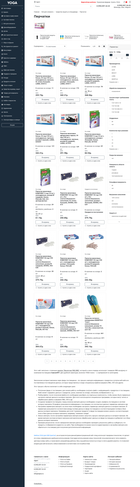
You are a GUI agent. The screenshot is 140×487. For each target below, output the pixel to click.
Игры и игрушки (9, 42)
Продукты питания (9, 81)
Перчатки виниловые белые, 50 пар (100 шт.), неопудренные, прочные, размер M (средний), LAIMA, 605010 (94, 79)
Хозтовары (7, 104)
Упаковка (6, 97)
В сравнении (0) (114, 466)
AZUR (113, 70)
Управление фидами (103, 2)
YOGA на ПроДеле (66, 464)
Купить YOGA (115, 2)
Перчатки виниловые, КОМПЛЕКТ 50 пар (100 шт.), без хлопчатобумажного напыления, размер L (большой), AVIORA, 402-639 (94, 199)
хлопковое (115, 204)
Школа (6, 112)
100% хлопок (115, 197)
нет (113, 124)
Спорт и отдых (8, 85)
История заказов (115, 462)
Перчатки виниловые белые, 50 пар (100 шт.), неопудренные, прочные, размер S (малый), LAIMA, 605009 (45, 138)
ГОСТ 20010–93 (116, 103)
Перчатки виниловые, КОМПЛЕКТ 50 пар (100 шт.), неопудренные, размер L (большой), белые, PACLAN (68, 262)
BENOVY (114, 73)
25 (112, 143)
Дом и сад (7, 39)
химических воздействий (119, 216)
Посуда (6, 78)
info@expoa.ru (39, 474)
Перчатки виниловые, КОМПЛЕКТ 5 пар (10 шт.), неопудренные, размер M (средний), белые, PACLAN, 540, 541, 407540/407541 (45, 196)
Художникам (8, 108)
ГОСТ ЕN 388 (115, 112)
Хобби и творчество (10, 100)
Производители (90, 464)
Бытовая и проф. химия (11, 16)
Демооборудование (10, 27)
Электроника (8, 116)
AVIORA (114, 67)
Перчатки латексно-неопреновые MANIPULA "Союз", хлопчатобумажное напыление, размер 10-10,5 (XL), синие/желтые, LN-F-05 (94, 324)
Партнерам (88, 468)
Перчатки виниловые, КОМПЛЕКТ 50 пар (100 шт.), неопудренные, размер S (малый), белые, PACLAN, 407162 (45, 325)
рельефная (115, 173)
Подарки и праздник (10, 74)
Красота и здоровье (10, 58)
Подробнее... (38, 483)
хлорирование (116, 91)
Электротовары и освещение (12, 120)
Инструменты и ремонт (11, 46)
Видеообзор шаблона (88, 2)
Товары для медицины (11, 93)
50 (112, 146)
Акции (12, 125)
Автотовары (7, 8)
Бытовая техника (9, 19)
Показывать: (85, 46)
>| (93, 361)
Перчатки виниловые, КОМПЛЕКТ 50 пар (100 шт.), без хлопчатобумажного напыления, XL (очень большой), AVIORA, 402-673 (69, 199)
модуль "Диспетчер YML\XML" (68, 370)
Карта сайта (89, 473)
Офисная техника (9, 70)
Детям (6, 31)
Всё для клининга (9, 23)
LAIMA (113, 76)
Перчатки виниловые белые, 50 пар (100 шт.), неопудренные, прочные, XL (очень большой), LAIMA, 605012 (45, 80)
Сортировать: (39, 46)
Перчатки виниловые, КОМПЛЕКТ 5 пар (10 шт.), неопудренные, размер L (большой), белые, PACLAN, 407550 (94, 138)
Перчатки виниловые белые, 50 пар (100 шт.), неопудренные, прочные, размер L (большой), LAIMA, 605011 (69, 80)
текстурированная (117, 176)
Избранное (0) (114, 464)
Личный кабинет (115, 459)
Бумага (6, 12)
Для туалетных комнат (11, 35)
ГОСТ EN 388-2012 (117, 109)
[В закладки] (55, 52)
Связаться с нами (91, 459)
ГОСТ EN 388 (115, 106)
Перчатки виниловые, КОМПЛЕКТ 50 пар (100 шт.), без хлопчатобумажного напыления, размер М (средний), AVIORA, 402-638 (44, 262)
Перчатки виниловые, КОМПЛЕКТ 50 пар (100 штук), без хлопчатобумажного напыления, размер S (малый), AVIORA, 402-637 (69, 326)
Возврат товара (90, 462)
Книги (5, 54)
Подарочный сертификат (93, 466)
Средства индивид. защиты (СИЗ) (12, 89)
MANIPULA (115, 79)
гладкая (114, 170)
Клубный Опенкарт (66, 466)
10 (112, 140)
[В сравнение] (55, 56)
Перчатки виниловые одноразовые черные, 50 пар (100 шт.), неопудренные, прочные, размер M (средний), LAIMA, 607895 (69, 138)
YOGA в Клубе (64, 462)
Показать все (113, 82)
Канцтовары (7, 50)
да (112, 121)
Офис (5, 66)
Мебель (6, 62)
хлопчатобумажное (117, 207)
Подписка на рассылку (117, 468)
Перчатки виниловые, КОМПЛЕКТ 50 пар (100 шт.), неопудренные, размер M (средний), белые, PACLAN (93, 262)
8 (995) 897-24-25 (40, 465)
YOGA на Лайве (65, 459)
